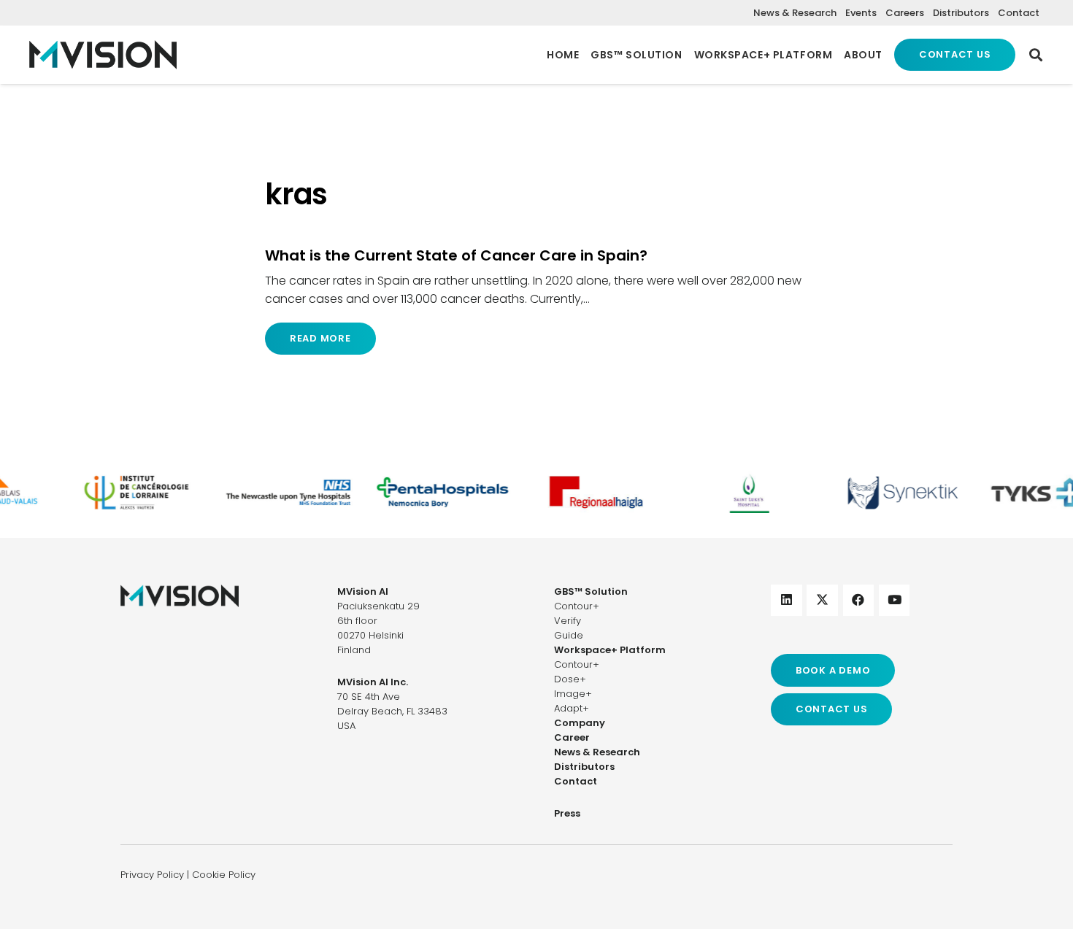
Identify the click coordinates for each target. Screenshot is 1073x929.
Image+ (573, 694)
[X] (822, 600)
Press (567, 813)
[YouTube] (894, 600)
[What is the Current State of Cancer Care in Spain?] (536, 301)
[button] (1035, 54)
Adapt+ (571, 708)
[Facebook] (858, 600)
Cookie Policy (223, 875)
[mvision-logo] (103, 54)
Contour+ (576, 606)
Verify (567, 621)
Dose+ (570, 679)
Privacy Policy (152, 875)
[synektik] (895, 492)
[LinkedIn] (786, 600)
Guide (568, 635)
